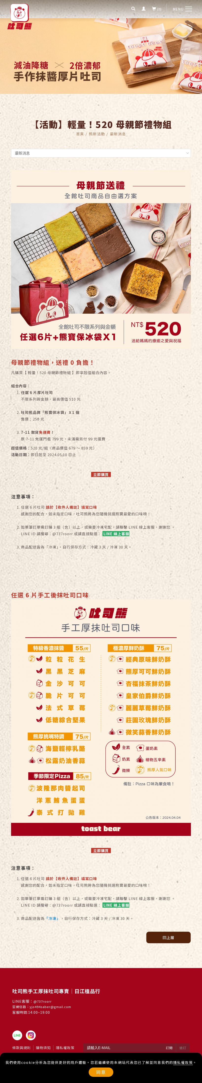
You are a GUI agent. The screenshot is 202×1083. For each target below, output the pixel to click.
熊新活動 (97, 133)
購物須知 (43, 1047)
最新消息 (118, 133)
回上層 (168, 937)
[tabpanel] (101, 56)
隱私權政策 (183, 1062)
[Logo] (19, 15)
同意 (101, 1072)
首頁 (80, 133)
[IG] (32, 1035)
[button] (133, 9)
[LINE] (19, 1035)
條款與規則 (21, 1047)
